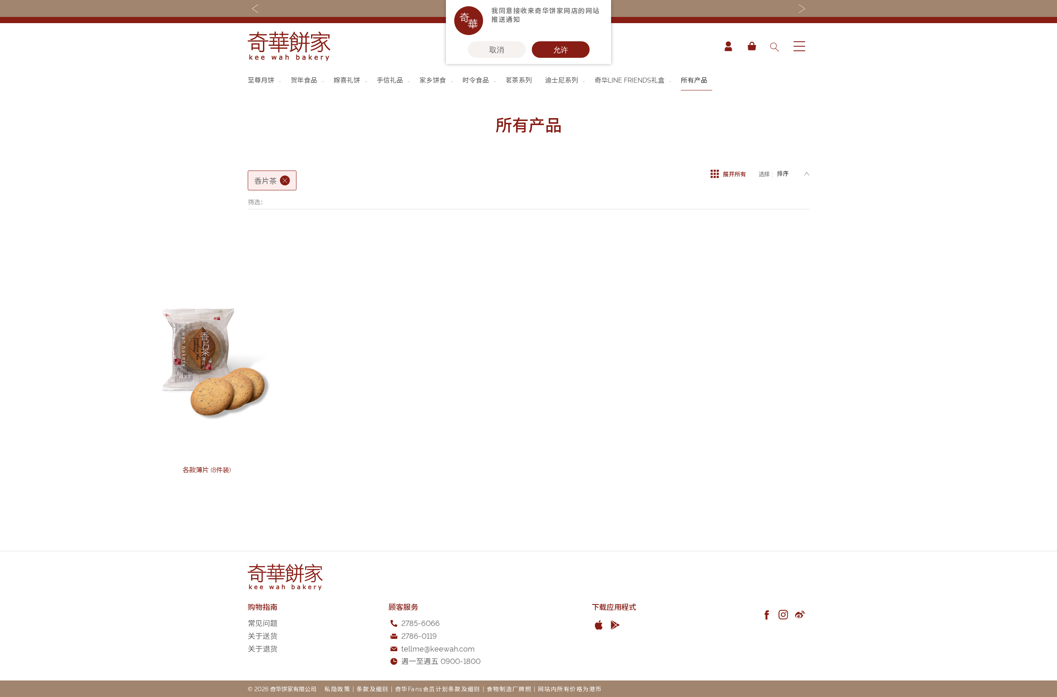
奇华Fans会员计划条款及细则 (438, 688)
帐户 (728, 46)
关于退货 (262, 648)
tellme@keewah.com (438, 648)
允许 (560, 50)
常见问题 (262, 622)
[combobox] (774, 46)
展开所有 (734, 174)
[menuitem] (265, 79)
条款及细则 (373, 688)
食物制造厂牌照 (509, 688)
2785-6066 (420, 622)
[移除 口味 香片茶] (285, 180)
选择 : (765, 174)
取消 (496, 50)
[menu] (528, 79)
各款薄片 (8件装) (206, 469)
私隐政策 (337, 688)
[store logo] (289, 46)
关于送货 (262, 635)
